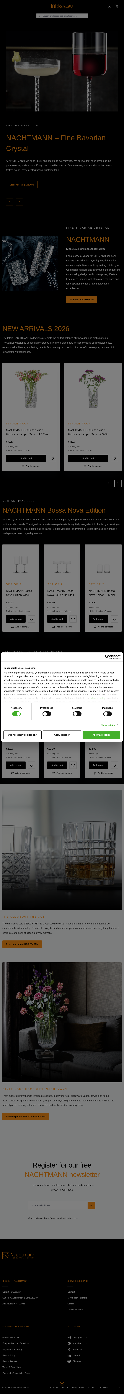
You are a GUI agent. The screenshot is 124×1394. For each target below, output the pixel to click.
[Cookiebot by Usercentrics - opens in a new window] (107, 657)
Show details (108, 725)
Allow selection (62, 734)
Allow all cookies (101, 734)
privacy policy (98, 698)
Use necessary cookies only (22, 734)
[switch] (46, 714)
